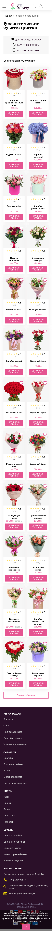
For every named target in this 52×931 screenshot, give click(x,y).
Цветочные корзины (14, 841)
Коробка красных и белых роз (14, 102)
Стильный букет (38, 464)
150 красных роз (14, 412)
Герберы (8, 821)
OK (26, 927)
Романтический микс (14, 465)
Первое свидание (14, 259)
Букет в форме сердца (14, 674)
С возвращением (12, 776)
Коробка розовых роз (37, 207)
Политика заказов (12, 731)
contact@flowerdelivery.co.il (23, 893)
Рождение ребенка (13, 764)
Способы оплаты (12, 738)
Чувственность (14, 309)
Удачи (6, 770)
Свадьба (8, 758)
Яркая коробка (14, 206)
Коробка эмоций (14, 361)
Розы (6, 796)
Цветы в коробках (12, 835)
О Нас (6, 725)
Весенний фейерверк (14, 568)
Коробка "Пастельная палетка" (37, 621)
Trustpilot (39, 874)
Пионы (7, 803)
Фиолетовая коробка (38, 674)
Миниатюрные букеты (15, 854)
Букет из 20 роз (38, 361)
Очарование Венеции (38, 259)
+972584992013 (17, 880)
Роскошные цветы (13, 860)
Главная (7, 15)
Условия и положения (15, 744)
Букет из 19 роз (38, 412)
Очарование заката (38, 568)
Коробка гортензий (38, 155)
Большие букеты (12, 848)
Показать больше (26, 695)
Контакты (8, 719)
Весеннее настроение (14, 620)
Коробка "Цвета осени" (38, 101)
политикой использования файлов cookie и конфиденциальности (30, 919)
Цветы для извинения (15, 783)
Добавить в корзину (14, 114)
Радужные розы (14, 154)
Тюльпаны (9, 815)
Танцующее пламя (14, 516)
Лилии (6, 809)
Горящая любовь (38, 309)
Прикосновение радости (38, 516)
